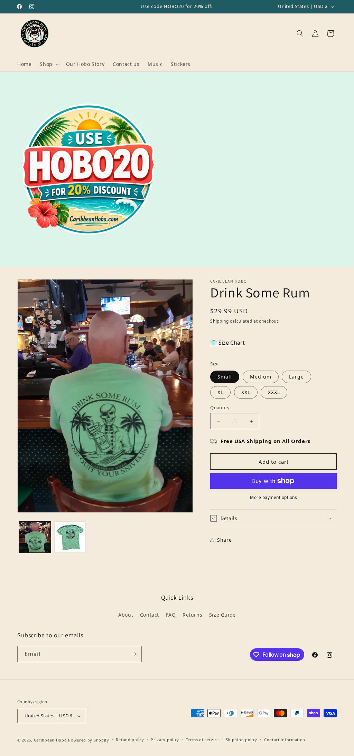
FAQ (171, 614)
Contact (149, 614)
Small (224, 376)
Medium (260, 376)
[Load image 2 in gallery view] (70, 537)
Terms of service (202, 739)
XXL (245, 392)
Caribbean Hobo (50, 740)
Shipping (219, 321)
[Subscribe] (133, 654)
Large (296, 376)
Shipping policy (242, 739)
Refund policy (130, 739)
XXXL (274, 392)
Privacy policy (165, 739)
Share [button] (224, 540)
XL (220, 392)
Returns (192, 614)
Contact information (284, 739)
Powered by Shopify (88, 740)
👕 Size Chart (227, 342)
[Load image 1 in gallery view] (35, 537)
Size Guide (222, 614)
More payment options (273, 497)
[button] (49, 64)
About (125, 614)
